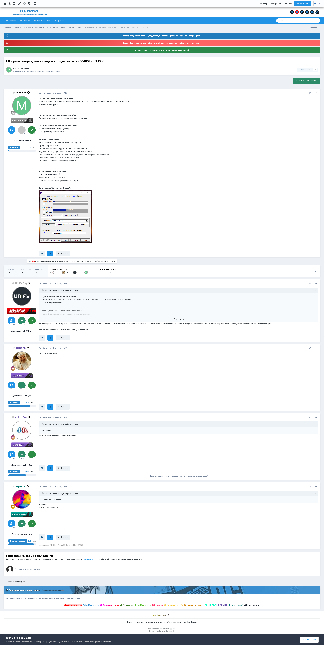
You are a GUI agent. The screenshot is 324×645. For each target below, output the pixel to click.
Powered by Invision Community (162, 631)
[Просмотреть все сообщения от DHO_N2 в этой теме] (42, 407)
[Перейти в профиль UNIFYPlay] (75, 272)
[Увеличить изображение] (65, 216)
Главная (12, 20)
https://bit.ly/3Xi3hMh (48, 174)
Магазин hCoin (43, 20)
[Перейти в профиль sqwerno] (21, 499)
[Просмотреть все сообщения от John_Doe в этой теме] (42, 468)
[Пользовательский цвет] (19, 3)
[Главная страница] (5, 3)
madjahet (24, 68)
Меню (25, 20)
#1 (310, 93)
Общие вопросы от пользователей (44, 71)
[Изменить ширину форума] (35, 3)
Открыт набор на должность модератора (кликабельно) (162, 50)
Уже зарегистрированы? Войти (275, 4)
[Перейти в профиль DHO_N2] (63, 272)
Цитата (64, 253)
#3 (310, 348)
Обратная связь (174, 622)
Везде (309, 20)
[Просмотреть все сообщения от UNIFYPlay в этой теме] (42, 338)
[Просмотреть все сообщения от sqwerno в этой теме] (42, 537)
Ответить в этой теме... (31, 569)
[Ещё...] (315, 92)
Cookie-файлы (190, 622)
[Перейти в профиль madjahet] (9, 70)
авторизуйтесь (91, 559)
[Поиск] (317, 20)
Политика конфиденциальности (150, 622)
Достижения (22, 140)
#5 (310, 486)
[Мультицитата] (50, 253)
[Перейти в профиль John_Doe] (52, 272)
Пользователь (252, 605)
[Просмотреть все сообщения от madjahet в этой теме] (42, 253)
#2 (310, 283)
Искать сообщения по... (307, 81)
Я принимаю (310, 640)
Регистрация (302, 3)
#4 (310, 417)
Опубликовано (53, 93)
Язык (129, 622)
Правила (61, 20)
